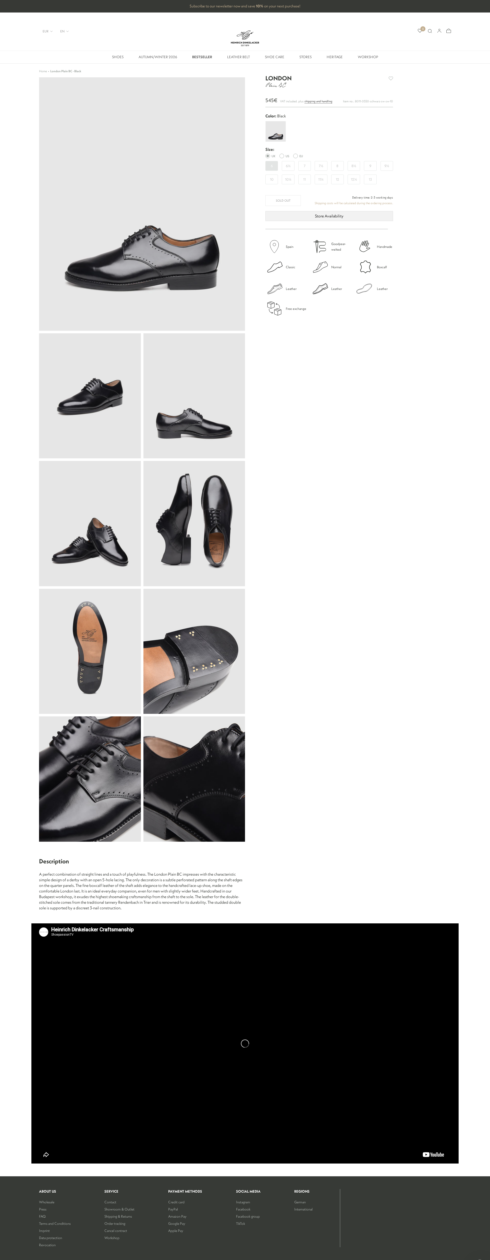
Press (42, 1209)
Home (43, 71)
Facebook (243, 1209)
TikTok (240, 1223)
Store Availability (329, 215)
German (300, 1202)
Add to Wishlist (391, 78)
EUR (45, 31)
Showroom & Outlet (119, 1209)
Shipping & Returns (118, 1216)
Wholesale (46, 1202)
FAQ (42, 1216)
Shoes (118, 59)
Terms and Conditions (55, 1223)
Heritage (335, 59)
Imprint (44, 1230)
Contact (110, 1202)
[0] (420, 31)
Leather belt (238, 59)
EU (301, 156)
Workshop (368, 59)
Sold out (283, 200)
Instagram (243, 1202)
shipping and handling (318, 101)
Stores (305, 59)
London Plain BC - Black (65, 71)
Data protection (50, 1237)
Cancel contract (115, 1230)
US (287, 156)
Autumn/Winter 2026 (158, 59)
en (62, 31)
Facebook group (248, 1216)
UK (273, 156)
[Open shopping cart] (448, 31)
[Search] (429, 31)
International (303, 1209)
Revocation (47, 1245)
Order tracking (114, 1223)
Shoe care (274, 59)
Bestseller (202, 59)
